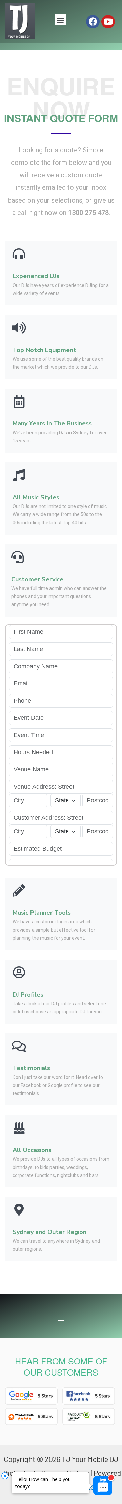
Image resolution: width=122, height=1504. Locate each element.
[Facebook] (93, 21)
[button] (60, 19)
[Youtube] (108, 21)
